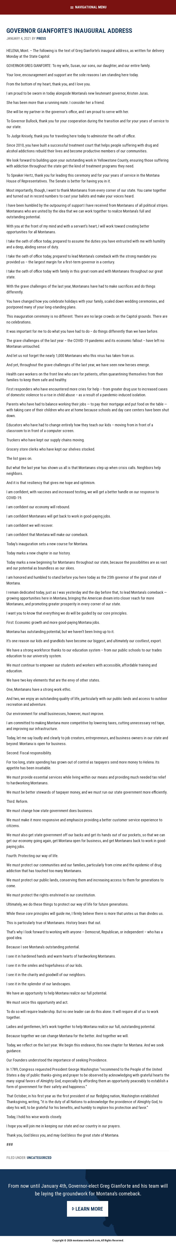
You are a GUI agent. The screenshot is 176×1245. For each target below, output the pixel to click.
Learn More (89, 1209)
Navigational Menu (90, 7)
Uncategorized (39, 1158)
